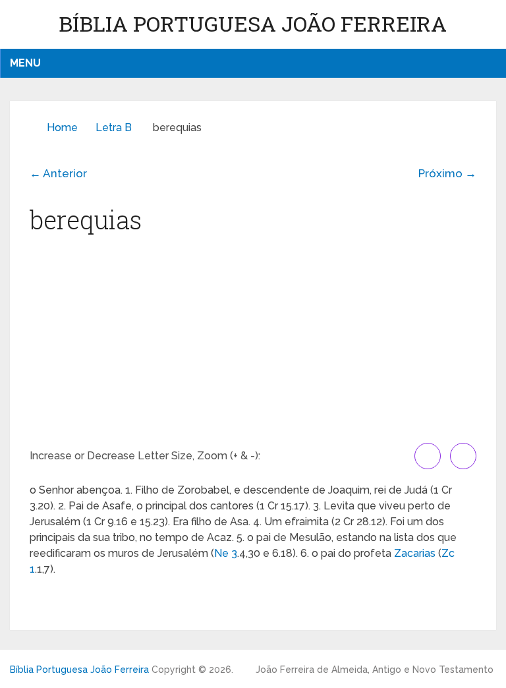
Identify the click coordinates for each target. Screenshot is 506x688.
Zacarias (415, 553)
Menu (25, 63)
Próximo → (447, 173)
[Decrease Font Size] (463, 456)
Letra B (114, 127)
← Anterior (58, 173)
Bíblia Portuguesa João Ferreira (253, 23)
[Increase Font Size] (427, 456)
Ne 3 (225, 553)
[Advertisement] (253, 344)
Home (62, 127)
